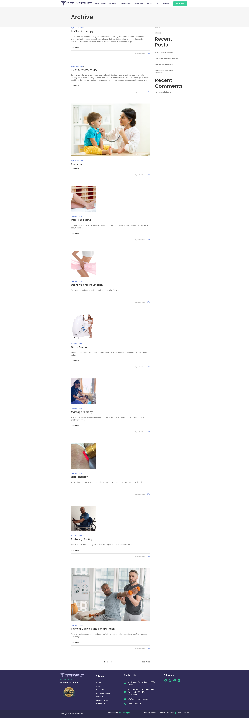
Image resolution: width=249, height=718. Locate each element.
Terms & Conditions (166, 713)
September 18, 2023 (77, 28)
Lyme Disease (139, 3)
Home (96, 3)
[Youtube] (175, 680)
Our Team (112, 3)
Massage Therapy (82, 412)
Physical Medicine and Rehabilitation (93, 628)
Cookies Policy (183, 713)
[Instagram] (170, 680)
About (103, 3)
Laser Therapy (79, 476)
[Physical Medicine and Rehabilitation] (110, 594)
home (98, 683)
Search (157, 28)
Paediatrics (77, 164)
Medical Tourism (153, 3)
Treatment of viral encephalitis (164, 64)
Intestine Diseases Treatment (164, 52)
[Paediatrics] (110, 130)
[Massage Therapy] (83, 391)
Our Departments (103, 693)
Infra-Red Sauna (81, 220)
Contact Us (166, 3)
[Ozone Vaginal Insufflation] (83, 264)
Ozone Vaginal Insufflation (87, 284)
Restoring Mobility (81, 539)
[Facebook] (165, 680)
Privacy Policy (150, 713)
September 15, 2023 (77, 161)
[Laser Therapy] (83, 456)
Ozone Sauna (79, 347)
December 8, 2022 (76, 216)
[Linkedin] (179, 680)
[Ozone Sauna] (83, 326)
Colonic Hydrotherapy (84, 69)
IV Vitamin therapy (82, 31)
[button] (180, 3)
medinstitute (141, 53)
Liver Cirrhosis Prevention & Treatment (166, 58)
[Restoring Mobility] (83, 518)
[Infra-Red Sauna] (83, 199)
